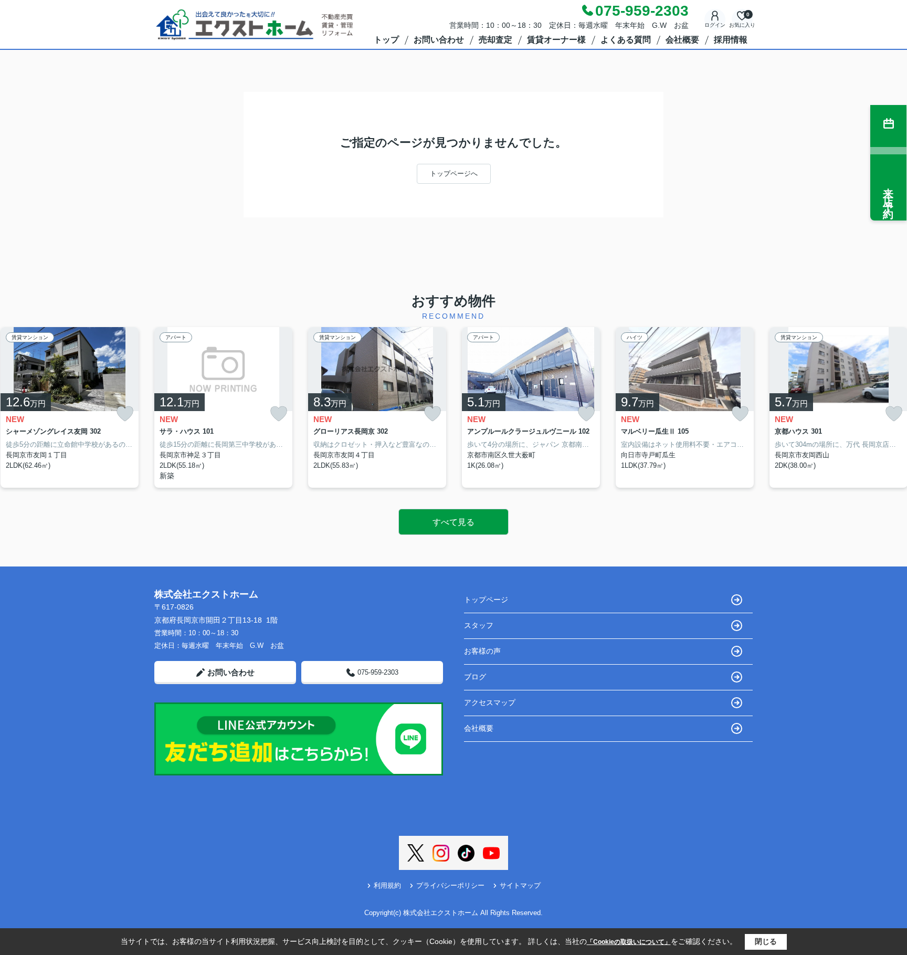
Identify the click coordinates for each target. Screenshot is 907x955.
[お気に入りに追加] (125, 414)
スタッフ (478, 625)
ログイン (714, 25)
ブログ (475, 677)
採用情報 (730, 39)
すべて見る (453, 522)
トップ (386, 39)
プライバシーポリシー (450, 885)
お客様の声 (482, 651)
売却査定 (495, 39)
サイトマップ (520, 885)
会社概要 (682, 39)
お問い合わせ (439, 39)
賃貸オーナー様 (556, 39)
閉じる (766, 941)
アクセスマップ (489, 702)
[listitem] (223, 407)
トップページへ (454, 173)
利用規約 (387, 885)
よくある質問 (625, 39)
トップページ (486, 599)
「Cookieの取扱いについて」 (629, 942)
